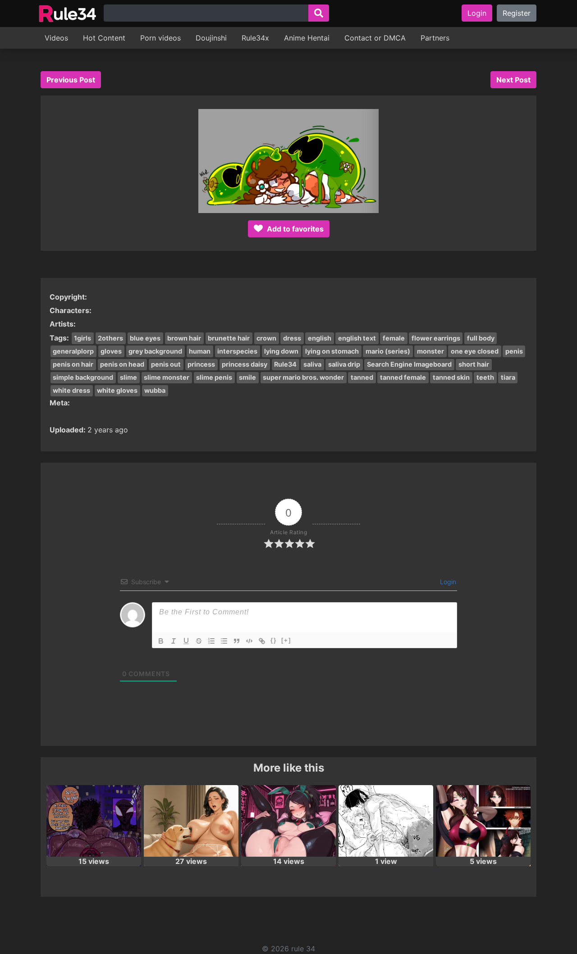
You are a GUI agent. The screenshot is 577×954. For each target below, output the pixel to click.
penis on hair (73, 364)
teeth (485, 377)
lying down (281, 351)
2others (110, 338)
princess (201, 364)
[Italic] (173, 641)
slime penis (214, 377)
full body (481, 338)
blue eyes (145, 338)
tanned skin (451, 377)
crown (266, 338)
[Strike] (198, 641)
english (319, 338)
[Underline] (186, 641)
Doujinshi (211, 37)
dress (292, 338)
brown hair (184, 338)
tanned (362, 377)
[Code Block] (249, 641)
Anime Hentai (307, 37)
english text (357, 338)
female (394, 338)
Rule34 (285, 364)
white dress (71, 390)
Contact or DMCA (375, 37)
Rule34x (255, 37)
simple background (83, 377)
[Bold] (161, 641)
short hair (473, 364)
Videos (56, 37)
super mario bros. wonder (303, 377)
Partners (435, 37)
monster (430, 351)
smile (247, 377)
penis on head (122, 364)
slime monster (166, 377)
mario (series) (388, 351)
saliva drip (344, 364)
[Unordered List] (224, 641)
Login (476, 13)
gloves (111, 351)
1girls (82, 338)
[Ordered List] (211, 641)
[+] (286, 640)
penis (514, 351)
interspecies (237, 351)
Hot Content (104, 37)
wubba (154, 390)
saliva (312, 364)
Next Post (513, 79)
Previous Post (70, 79)
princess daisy (244, 364)
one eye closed (475, 351)
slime (128, 377)
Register (517, 13)
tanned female (403, 377)
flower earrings (436, 338)
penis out (166, 364)
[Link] (262, 641)
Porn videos (160, 37)
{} (273, 640)
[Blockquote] (236, 641)
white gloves (117, 390)
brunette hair (229, 338)
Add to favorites (294, 228)
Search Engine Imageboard (409, 364)
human (200, 351)
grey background (155, 351)
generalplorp (73, 351)
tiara (508, 377)
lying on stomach (332, 351)
